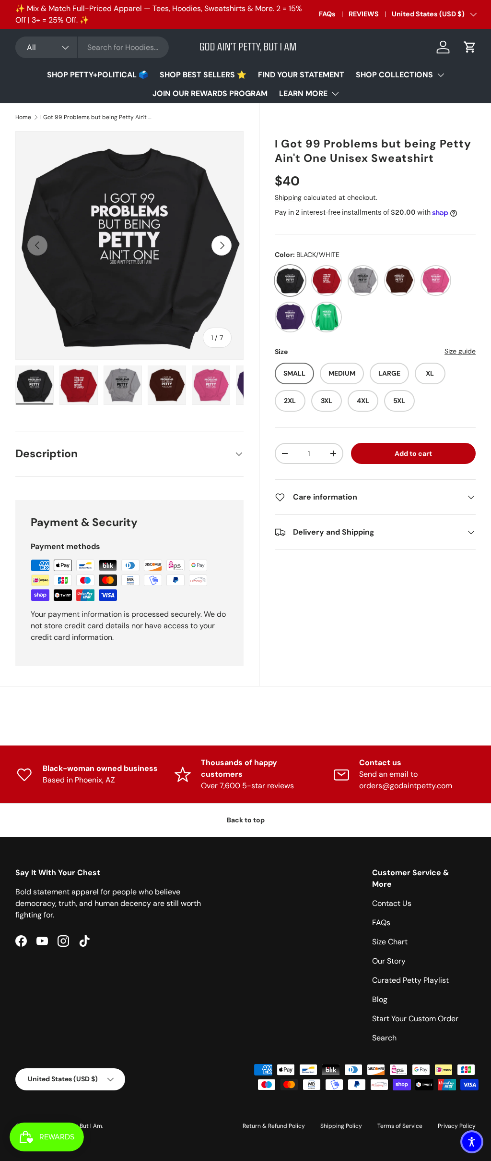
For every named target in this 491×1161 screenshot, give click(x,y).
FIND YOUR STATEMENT (301, 75)
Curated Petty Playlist (410, 980)
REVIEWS (364, 14)
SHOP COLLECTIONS (394, 75)
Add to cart (413, 453)
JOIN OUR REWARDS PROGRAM (210, 93)
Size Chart (390, 942)
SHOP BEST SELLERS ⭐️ (203, 75)
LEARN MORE (303, 93)
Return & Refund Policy (274, 1126)
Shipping (288, 197)
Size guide (460, 351)
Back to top (246, 820)
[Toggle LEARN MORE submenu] (335, 93)
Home (23, 117)
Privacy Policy (457, 1126)
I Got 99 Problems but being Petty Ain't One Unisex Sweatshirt (97, 117)
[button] (469, 47)
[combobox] (92, 47)
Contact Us (391, 903)
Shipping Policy (341, 1126)
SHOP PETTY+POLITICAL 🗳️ (97, 75)
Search (384, 1038)
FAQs (327, 14)
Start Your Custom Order (415, 1019)
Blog (379, 999)
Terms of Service (399, 1126)
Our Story (389, 961)
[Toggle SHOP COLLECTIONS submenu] (440, 75)
